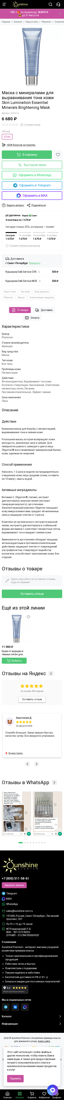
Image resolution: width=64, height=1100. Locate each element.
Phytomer (46, 22)
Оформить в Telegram (35, 185)
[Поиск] (50, 4)
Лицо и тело (32, 22)
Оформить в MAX (35, 195)
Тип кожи (25, 291)
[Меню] (4, 4)
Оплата (35, 317)
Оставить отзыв (32, 594)
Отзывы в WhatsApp (25, 782)
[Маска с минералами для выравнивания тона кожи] (32, 57)
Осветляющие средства (41, 297)
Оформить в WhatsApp (34, 175)
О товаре (22, 310)
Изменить (35, 263)
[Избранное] (58, 154)
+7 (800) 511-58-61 (15, 878)
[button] (27, 764)
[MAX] (25, 1007)
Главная (6, 22)
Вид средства (42, 291)
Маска (21, 297)
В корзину (30, 154)
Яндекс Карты (15, 753)
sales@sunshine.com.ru (19, 911)
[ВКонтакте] (15, 1007)
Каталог (18, 22)
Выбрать (17, 660)
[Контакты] (58, 4)
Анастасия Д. (24, 717)
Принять (15, 1078)
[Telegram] (6, 1007)
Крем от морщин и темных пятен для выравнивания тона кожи (13, 653)
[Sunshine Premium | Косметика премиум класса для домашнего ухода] (18, 4)
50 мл (7, 136)
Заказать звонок (14, 885)
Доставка (46, 310)
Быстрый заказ (35, 165)
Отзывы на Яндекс (24, 673)
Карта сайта (44, 1041)
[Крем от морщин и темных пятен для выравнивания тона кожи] (16, 628)
